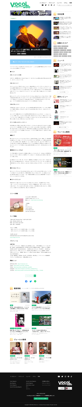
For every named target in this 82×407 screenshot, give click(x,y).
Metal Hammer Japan (30, 385)
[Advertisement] (62, 184)
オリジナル (12, 355)
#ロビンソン (48, 360)
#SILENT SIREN (15, 310)
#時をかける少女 (12, 311)
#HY (37, 333)
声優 (70, 52)
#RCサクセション (16, 333)
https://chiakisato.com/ (22, 263)
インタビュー (43, 2)
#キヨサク (46, 333)
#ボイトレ (61, 174)
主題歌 (61, 52)
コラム (65, 2)
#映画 (18, 334)
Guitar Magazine (13, 381)
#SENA (26, 360)
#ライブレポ (48, 310)
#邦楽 (17, 311)
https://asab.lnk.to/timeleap (37, 200)
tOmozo (55, 48)
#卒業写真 (17, 363)
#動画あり (14, 363)
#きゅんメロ (12, 360)
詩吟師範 (55, 56)
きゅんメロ (61, 48)
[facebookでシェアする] (26, 281)
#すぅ (23, 310)
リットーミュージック (46, 385)
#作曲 (11, 363)
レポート (34, 305)
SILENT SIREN (65, 46)
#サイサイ (20, 310)
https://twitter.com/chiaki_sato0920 (21, 265)
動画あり (65, 52)
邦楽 (60, 56)
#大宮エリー (38, 334)
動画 (71, 2)
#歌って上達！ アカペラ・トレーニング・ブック (61, 154)
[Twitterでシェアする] (31, 281)
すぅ (65, 48)
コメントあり (56, 50)
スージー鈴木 (63, 50)
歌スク (60, 54)
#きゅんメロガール (18, 360)
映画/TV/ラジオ (18, 328)
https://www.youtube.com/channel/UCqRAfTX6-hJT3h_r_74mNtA (29, 270)
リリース (12, 328)
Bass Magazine (13, 383)
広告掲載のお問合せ (45, 381)
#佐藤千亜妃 (24, 53)
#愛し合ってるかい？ (13, 334)
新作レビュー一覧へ (62, 127)
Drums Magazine (13, 385)
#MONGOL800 (41, 333)
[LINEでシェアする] (35, 281)
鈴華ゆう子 (64, 56)
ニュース (59, 2)
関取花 (69, 56)
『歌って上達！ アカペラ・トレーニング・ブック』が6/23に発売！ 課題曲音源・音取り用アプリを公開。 (63, 151)
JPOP (55, 46)
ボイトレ (69, 50)
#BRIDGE (55, 174)
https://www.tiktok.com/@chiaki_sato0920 (23, 267)
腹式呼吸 (64, 54)
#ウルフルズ (37, 310)
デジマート (28, 388)
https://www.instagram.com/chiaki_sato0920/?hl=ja (26, 268)
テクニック (52, 2)
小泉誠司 (55, 54)
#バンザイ (40, 310)
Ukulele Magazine (29, 383)
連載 (11, 305)
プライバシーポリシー (46, 383)
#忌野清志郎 (21, 333)
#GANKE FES (34, 333)
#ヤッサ (44, 310)
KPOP (59, 46)
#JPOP (19, 53)
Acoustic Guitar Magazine (31, 381)
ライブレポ (56, 52)
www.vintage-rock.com (15, 237)
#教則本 (65, 174)
